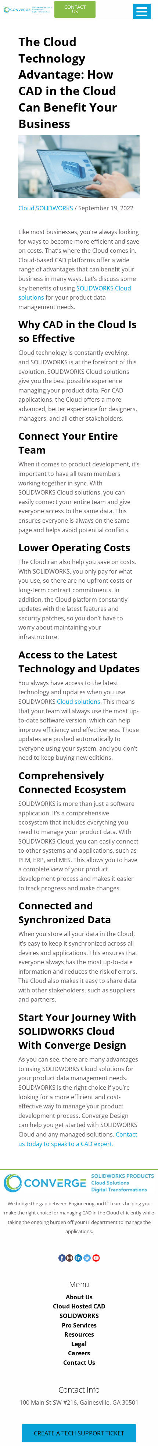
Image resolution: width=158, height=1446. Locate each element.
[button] (142, 11)
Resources (79, 1334)
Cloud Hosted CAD (79, 1306)
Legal (79, 1344)
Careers (79, 1353)
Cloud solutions (78, 702)
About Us (79, 1297)
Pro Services (79, 1325)
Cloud (26, 208)
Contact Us (79, 1363)
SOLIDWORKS (54, 208)
